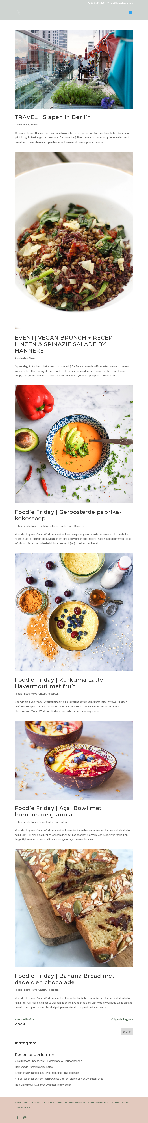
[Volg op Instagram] (25, 1117)
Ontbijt (42, 693)
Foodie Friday (30, 525)
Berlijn (18, 124)
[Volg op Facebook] (18, 1117)
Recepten (79, 525)
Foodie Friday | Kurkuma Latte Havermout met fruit (59, 683)
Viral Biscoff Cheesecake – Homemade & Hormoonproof (48, 1060)
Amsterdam (21, 358)
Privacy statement (22, 1107)
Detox (18, 525)
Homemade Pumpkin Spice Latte (34, 1066)
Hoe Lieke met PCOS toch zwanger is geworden (43, 1084)
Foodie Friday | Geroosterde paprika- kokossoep (68, 515)
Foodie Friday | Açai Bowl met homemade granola (58, 811)
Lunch (62, 525)
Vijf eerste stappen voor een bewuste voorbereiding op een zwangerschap (59, 1078)
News (26, 124)
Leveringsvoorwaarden (119, 1102)
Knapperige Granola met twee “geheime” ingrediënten (47, 1072)
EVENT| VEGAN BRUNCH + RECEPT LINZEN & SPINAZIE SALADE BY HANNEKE (65, 344)
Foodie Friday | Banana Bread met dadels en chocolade (64, 979)
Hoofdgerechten (48, 525)
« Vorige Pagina (24, 1019)
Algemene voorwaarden (98, 1102)
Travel (34, 124)
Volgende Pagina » (122, 1019)
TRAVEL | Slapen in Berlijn (53, 117)
